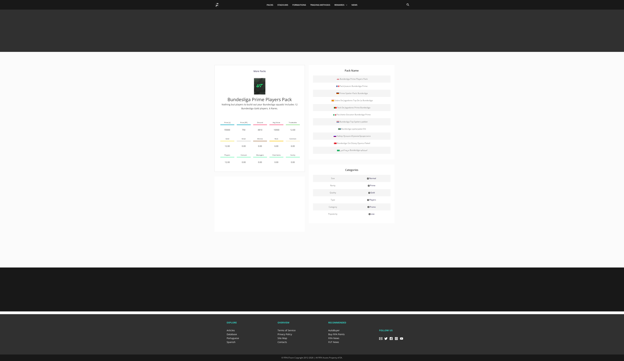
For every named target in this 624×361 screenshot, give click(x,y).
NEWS (354, 4)
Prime (372, 185)
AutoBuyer (334, 330)
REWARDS (339, 4)
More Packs (260, 71)
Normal (372, 178)
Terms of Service (287, 330)
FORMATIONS (299, 4)
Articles (231, 330)
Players (372, 199)
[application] (345, 4)
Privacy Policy (285, 334)
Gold (372, 192)
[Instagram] (396, 338)
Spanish (231, 342)
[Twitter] (386, 338)
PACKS (270, 4)
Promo (373, 207)
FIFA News (333, 338)
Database (232, 334)
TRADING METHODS (320, 4)
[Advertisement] (312, 29)
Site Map (282, 338)
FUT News (333, 342)
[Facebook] (391, 338)
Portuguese (233, 338)
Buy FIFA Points (336, 334)
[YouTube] (401, 338)
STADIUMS (282, 4)
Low (372, 214)
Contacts (282, 342)
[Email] (380, 338)
